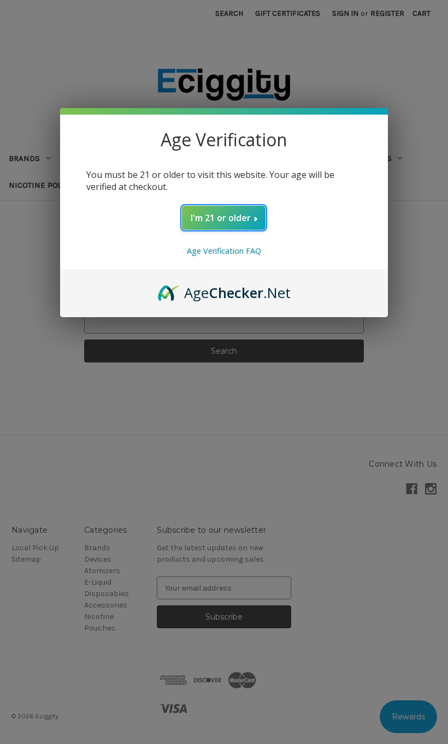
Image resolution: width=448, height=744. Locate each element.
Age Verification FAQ (224, 251)
